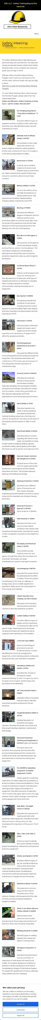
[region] (20, 1002)
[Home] (2, 47)
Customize (21, 1010)
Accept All (20, 1004)
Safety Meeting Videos (26, 47)
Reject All (20, 1015)
